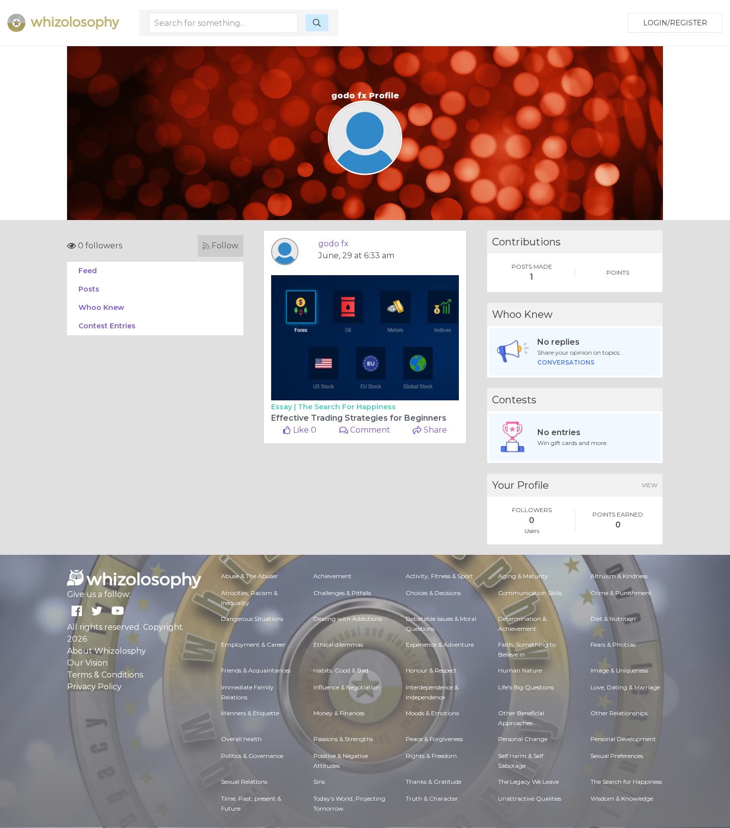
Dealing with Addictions (347, 618)
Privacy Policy (94, 686)
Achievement (332, 576)
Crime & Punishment (621, 593)
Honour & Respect (431, 670)
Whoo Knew (101, 307)
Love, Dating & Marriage (625, 687)
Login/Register (675, 22)
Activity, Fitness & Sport (439, 576)
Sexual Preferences (616, 755)
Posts (88, 289)
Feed (87, 270)
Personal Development (623, 739)
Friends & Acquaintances (256, 670)
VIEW (649, 485)
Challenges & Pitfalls (342, 593)
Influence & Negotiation (346, 687)
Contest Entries (107, 325)
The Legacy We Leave (528, 781)
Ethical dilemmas (338, 644)
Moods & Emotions (432, 713)
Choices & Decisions (433, 593)
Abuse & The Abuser (249, 576)
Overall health (241, 739)
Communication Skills (530, 593)
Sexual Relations (244, 781)
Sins (319, 781)
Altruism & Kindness (619, 576)
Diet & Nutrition (613, 618)
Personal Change (522, 739)
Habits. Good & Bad (340, 670)
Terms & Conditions (105, 674)
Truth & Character (432, 798)
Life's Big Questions (526, 687)
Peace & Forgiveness (434, 739)
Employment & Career (253, 644)
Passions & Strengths (343, 739)
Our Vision (87, 663)
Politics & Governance (252, 755)
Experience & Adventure (440, 644)
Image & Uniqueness (619, 670)
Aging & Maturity (523, 576)
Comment (369, 430)
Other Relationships (619, 713)
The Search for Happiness (347, 406)
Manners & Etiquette (250, 713)
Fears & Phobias (613, 644)
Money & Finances (339, 713)
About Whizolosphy (106, 651)
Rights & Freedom (431, 755)
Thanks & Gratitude (433, 781)
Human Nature (520, 670)
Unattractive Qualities (529, 798)
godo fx (333, 243)
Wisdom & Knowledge (621, 798)
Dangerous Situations (252, 618)
